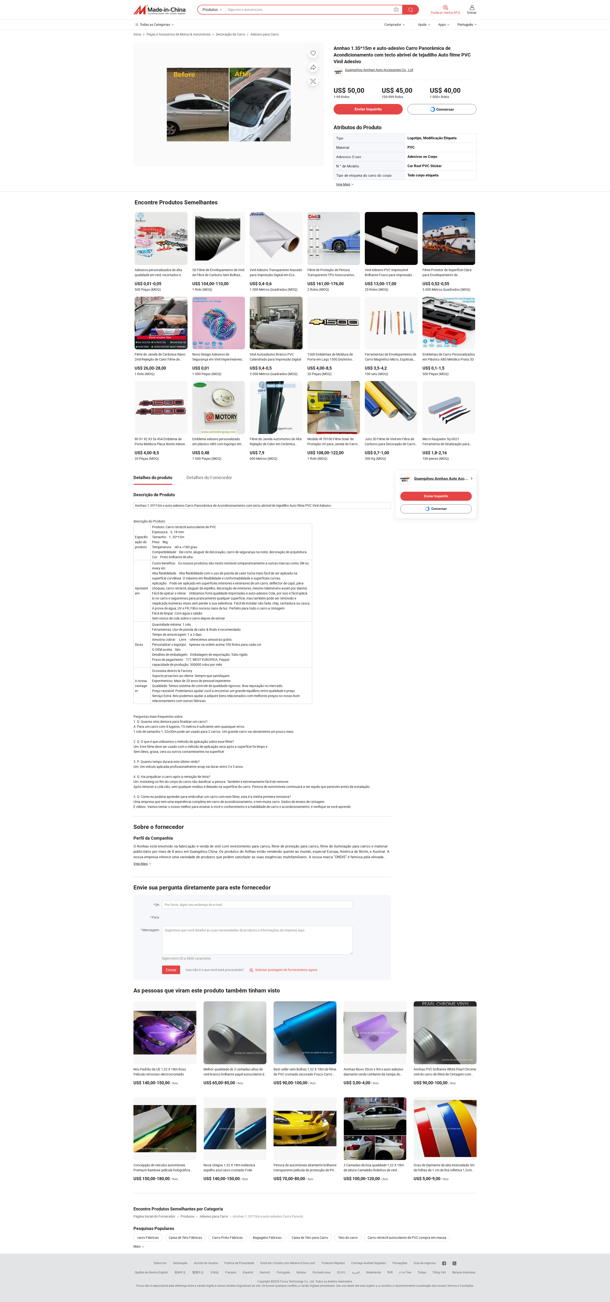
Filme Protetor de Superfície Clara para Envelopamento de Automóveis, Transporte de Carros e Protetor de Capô (448, 273)
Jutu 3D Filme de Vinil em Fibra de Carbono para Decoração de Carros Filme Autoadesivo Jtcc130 (391, 442)
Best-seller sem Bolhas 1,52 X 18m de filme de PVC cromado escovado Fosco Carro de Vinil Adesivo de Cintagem (305, 1074)
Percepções (399, 1263)
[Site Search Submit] (410, 10)
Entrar (472, 12)
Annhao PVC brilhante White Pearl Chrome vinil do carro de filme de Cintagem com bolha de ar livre (445, 1074)
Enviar (171, 969)
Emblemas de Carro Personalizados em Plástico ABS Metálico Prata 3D (448, 357)
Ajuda (422, 24)
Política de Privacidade (239, 1263)
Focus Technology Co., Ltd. (297, 1281)
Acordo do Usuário (206, 1263)
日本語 (214, 1272)
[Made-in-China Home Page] (159, 10)
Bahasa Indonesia (463, 1272)
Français (230, 1272)
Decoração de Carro (230, 34)
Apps (442, 24)
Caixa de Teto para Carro (310, 1237)
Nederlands (373, 1272)
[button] (396, 9)
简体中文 (180, 1272)
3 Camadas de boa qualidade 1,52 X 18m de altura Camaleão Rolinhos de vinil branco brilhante (374, 1170)
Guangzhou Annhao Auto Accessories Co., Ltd (379, 69)
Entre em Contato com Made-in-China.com (287, 1263)
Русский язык (321, 1272)
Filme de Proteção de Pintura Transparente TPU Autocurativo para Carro (330, 273)
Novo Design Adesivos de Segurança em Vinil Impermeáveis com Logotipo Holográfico (217, 357)
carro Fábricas (148, 1237)
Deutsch (265, 1272)
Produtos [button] (210, 9)
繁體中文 (198, 1272)
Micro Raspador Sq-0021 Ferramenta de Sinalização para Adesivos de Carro (445, 442)
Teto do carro (348, 1237)
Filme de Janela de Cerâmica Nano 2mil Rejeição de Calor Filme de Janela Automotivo (160, 357)
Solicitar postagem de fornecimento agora (283, 969)
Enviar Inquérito (368, 109)
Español (248, 1272)
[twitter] (454, 1263)
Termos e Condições (460, 1285)
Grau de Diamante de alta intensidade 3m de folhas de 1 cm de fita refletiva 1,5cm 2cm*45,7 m (444, 1170)
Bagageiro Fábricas (267, 1237)
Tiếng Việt (439, 1272)
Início (137, 34)
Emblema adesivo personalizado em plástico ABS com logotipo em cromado (216, 442)
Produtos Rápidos (333, 1263)
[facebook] (444, 1263)
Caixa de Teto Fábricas (185, 1237)
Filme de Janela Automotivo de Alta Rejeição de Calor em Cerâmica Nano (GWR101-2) (276, 442)
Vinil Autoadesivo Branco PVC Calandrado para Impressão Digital (275, 357)
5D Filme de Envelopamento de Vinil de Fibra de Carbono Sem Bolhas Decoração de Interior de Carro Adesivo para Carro (218, 273)
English (163, 1272)
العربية (356, 1272)
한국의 (341, 1272)
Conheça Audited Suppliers (368, 1263)
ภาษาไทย (405, 1272)
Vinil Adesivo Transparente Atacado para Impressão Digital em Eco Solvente (276, 273)
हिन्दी (390, 1272)
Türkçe (422, 1272)
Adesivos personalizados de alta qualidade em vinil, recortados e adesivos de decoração (158, 273)
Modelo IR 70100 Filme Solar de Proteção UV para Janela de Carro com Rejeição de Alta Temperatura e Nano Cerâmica (333, 442)
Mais (137, 1246)
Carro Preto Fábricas (227, 1237)
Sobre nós (160, 1263)
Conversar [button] (445, 109)
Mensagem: (151, 930)
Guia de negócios (425, 1263)
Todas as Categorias (155, 24)
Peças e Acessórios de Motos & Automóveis (179, 34)
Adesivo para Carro (264, 34)
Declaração (180, 1263)
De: (157, 904)
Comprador (392, 24)
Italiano (301, 1272)
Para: (156, 917)
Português (283, 1272)
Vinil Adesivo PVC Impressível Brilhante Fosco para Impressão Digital (388, 273)
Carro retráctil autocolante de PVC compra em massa (407, 1237)
